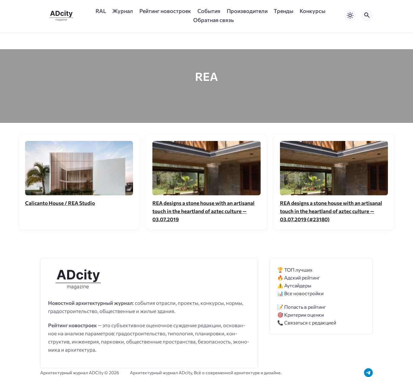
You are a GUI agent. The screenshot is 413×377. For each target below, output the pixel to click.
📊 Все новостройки (300, 293)
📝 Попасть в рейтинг (301, 307)
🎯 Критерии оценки (300, 315)
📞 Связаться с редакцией (306, 322)
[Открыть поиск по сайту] (367, 15)
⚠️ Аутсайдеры (294, 285)
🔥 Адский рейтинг (298, 277)
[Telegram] (368, 372)
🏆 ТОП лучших (295, 270)
